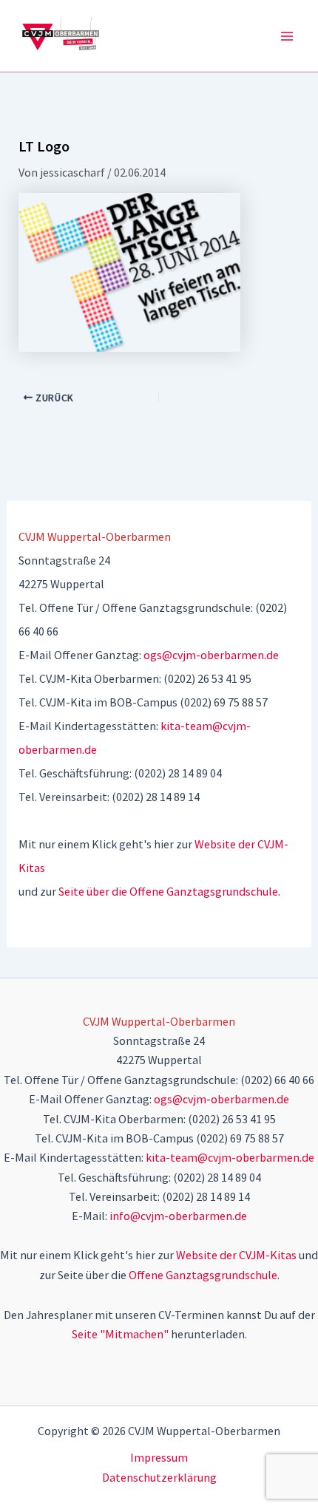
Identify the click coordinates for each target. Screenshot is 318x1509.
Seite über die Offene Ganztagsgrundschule (168, 891)
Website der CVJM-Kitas (236, 1254)
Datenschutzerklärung (159, 1477)
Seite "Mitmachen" (120, 1333)
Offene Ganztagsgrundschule (203, 1274)
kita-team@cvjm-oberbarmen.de (230, 1157)
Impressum (159, 1457)
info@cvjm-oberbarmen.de (178, 1215)
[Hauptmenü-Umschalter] (287, 36)
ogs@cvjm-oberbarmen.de (211, 654)
